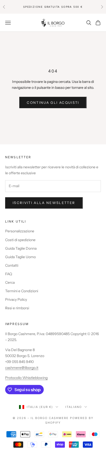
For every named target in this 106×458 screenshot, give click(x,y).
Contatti (11, 265)
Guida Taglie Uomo (20, 257)
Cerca (10, 282)
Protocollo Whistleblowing (26, 377)
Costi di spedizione (20, 240)
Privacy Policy (16, 299)
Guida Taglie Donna (21, 248)
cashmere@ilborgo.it (21, 367)
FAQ (8, 274)
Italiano (73, 407)
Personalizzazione (19, 231)
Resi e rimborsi (17, 308)
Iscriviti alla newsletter (44, 203)
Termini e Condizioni (21, 291)
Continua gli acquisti (53, 102)
